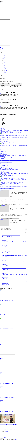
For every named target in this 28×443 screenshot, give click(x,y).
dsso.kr (16, 439)
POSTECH (3, 436)
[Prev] (0, 289)
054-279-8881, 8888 (6, 431)
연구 (4, 65)
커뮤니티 (5, 68)
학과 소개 (5, 55)
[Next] (1, 289)
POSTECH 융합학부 (4, 437)
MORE (1, 93)
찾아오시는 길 (3, 441)
